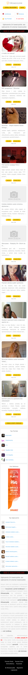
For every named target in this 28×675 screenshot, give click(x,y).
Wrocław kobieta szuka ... (12, 546)
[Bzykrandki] (3, 437)
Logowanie (14, 670)
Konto (22, 7)
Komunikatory (17, 219)
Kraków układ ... (10, 537)
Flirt (7, 445)
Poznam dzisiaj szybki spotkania (12, 283)
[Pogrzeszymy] (3, 441)
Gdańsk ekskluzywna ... (12, 551)
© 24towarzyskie (10, 668)
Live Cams (21, 19)
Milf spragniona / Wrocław (10, 88)
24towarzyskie (15, 3)
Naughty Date (9, 450)
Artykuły (21, 14)
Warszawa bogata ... (11, 527)
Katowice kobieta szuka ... (12, 532)
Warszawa (8, 259)
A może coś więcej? (8, 53)
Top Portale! (8, 19)
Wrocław (8, 101)
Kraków (8, 219)
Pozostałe (19, 664)
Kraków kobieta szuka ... (12, 561)
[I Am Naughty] (3, 456)
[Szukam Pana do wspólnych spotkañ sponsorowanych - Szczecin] (3, 523)
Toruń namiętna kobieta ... (13, 542)
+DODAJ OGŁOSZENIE (10, 7)
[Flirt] (3, 446)
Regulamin (20, 668)
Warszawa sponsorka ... (12, 566)
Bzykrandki (8, 435)
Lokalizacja (7, 14)
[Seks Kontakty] (3, 461)
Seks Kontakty (9, 460)
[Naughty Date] (3, 451)
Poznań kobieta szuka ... (12, 556)
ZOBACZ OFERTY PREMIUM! (14, 423)
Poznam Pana (17, 64)
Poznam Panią (17, 259)
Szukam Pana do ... (11, 522)
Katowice (9, 64)
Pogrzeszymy (9, 440)
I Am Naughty (9, 455)
